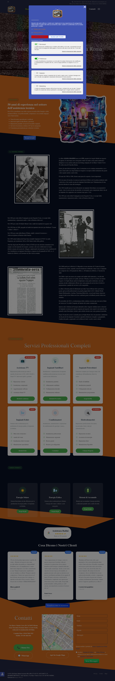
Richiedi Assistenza (22, 399)
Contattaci (55, 451)
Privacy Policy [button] (38, 32)
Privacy (95, 673)
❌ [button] (85, 7)
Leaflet (62, 649)
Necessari (42, 44)
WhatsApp (23, 655)
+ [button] (44, 617)
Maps (106, 673)
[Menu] (99, 9)
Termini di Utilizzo (88, 652)
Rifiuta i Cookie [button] (39, 37)
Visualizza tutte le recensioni (57, 605)
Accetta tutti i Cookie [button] (57, 37)
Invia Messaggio (92, 661)
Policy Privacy (100, 652)
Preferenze (42, 59)
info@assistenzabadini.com (100, 2)
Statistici (42, 73)
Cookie (101, 673)
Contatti (92, 9)
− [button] (44, 619)
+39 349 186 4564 (87, 2)
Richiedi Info (23, 451)
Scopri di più (29, 138)
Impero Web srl (19, 677)
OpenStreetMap (69, 649)
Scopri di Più (88, 399)
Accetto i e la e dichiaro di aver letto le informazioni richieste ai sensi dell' (92, 654)
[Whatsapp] (8, 2)
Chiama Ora (23, 647)
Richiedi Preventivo (55, 399)
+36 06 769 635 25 (77, 2)
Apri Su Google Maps (57, 655)
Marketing (42, 86)
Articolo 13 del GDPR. (86, 656)
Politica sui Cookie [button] (40, 29)
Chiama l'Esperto (88, 451)
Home (27, 9)
